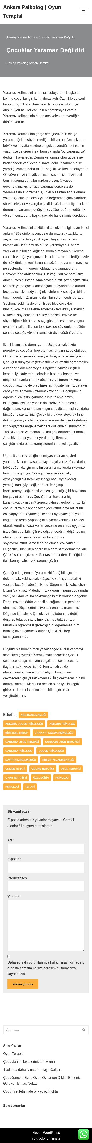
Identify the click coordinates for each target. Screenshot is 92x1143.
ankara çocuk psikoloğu (24, 723)
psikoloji (12, 786)
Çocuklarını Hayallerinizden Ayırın (29, 1061)
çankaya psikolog (18, 750)
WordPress (51, 1132)
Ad (10, 840)
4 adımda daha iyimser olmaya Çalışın (32, 1070)
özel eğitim (41, 777)
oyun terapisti (16, 777)
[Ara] (84, 1029)
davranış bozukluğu (20, 759)
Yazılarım (28, 37)
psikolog (62, 777)
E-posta (14, 859)
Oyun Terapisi (13, 1054)
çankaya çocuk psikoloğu (54, 732)
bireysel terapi (16, 732)
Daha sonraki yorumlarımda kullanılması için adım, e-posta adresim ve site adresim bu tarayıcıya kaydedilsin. (45, 968)
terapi (30, 786)
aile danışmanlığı (33, 714)
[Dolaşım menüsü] (84, 11)
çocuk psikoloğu (51, 750)
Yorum (13, 897)
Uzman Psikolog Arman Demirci (27, 63)
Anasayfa (12, 37)
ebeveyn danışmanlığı (58, 759)
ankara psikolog (62, 723)
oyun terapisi (71, 768)
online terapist (42, 768)
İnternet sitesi (17, 878)
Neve (36, 1132)
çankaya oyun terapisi (22, 741)
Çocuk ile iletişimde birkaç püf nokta (30, 1091)
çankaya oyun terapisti (62, 741)
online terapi (15, 768)
